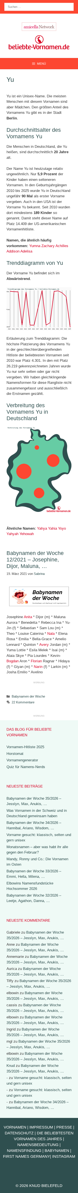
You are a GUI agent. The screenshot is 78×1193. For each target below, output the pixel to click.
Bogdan (12, 661)
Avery (44, 645)
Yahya (42, 528)
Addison (13, 251)
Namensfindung (24, 1150)
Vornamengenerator (22, 760)
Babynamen (57, 1150)
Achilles (61, 246)
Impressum (41, 1127)
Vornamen (15, 1127)
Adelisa (26, 251)
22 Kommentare (23, 702)
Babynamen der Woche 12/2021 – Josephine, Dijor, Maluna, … (35, 559)
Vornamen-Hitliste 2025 (25, 747)
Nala (51, 634)
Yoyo (62, 528)
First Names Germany (26, 1156)
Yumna (34, 246)
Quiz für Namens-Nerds (25, 767)
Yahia (52, 528)
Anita (28, 617)
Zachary (48, 246)
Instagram (63, 1156)
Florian (36, 661)
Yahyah (12, 534)
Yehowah (27, 534)
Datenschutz (19, 1133)
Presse (64, 1127)
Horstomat (14, 754)
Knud (10, 1066)
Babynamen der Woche (28, 696)
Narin (38, 667)
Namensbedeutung (37, 1145)
